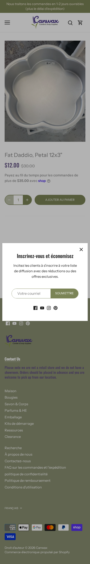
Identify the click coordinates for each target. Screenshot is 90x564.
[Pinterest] (55, 307)
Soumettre (64, 293)
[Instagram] (49, 307)
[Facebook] (35, 307)
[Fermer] (81, 249)
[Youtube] (42, 307)
